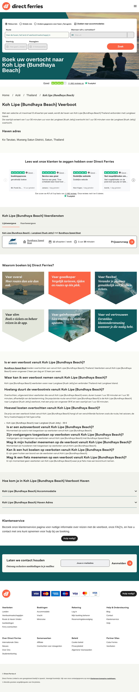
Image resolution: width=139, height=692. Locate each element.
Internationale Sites (10, 642)
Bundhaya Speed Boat (70, 233)
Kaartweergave (28, 223)
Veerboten (110, 646)
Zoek (120, 46)
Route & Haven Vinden (11, 619)
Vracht (39, 615)
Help (108, 623)
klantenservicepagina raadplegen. (103, 678)
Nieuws (5, 646)
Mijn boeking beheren (81, 615)
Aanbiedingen (8, 623)
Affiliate (40, 642)
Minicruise (41, 619)
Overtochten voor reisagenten (49, 646)
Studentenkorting (9, 654)
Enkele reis (27, 24)
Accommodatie (43, 612)
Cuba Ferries (111, 642)
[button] (69, 491)
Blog (108, 612)
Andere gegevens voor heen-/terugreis (54, 24)
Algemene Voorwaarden (82, 650)
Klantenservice (112, 619)
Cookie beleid (77, 642)
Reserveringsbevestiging (82, 619)
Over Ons (6, 650)
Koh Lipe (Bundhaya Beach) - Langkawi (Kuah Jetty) (28, 233)
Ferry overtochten (9, 627)
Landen (5, 612)
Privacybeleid (77, 646)
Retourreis (12, 24)
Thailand (31, 95)
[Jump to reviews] (69, 83)
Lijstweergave (9, 223)
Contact (109, 615)
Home (5, 95)
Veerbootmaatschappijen (12, 615)
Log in (74, 612)
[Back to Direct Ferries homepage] (22, 6)
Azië (17, 95)
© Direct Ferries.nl (9, 674)
